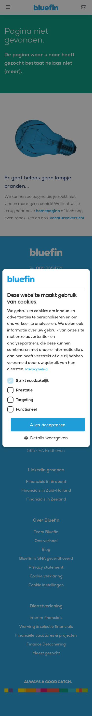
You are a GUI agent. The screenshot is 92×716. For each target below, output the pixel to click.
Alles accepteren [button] (47, 424)
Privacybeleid (36, 369)
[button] (46, 438)
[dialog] (46, 358)
